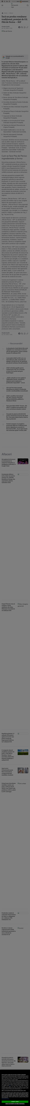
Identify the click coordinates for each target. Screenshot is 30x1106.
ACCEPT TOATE (15, 1101)
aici (9, 1085)
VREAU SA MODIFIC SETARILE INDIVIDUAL (15, 1103)
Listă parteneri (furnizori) (5, 1098)
